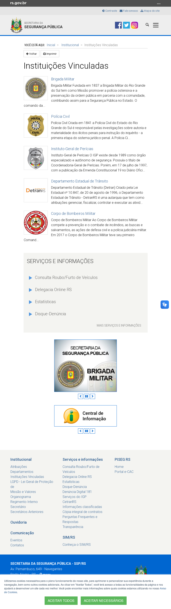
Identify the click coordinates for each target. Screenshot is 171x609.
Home (119, 467)
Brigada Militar (62, 79)
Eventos (16, 540)
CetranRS (69, 502)
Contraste (111, 10)
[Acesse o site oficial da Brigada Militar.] (85, 365)
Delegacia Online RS (53, 289)
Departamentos (21, 472)
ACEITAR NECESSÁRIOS (103, 600)
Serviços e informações (83, 459)
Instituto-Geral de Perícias (72, 149)
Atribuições (18, 467)
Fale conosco (130, 10)
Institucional (70, 45)
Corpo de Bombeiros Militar (73, 213)
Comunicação (22, 533)
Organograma (20, 497)
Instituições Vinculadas (27, 477)
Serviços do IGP (75, 497)
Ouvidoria (18, 522)
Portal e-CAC (124, 472)
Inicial (51, 45)
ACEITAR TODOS (61, 600)
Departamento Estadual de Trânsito (79, 181)
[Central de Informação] (85, 415)
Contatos (17, 545)
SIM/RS (69, 537)
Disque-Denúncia (50, 313)
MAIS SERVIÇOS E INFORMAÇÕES (119, 325)
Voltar (33, 53)
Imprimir (51, 53)
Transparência (73, 527)
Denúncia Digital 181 (77, 492)
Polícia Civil (60, 116)
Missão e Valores (23, 492)
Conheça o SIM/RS (77, 545)
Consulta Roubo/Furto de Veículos (66, 277)
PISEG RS (122, 459)
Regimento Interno (24, 502)
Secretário (18, 507)
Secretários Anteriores (26, 512)
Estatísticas (45, 301)
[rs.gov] (18, 3)
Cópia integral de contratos (82, 512)
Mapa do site (151, 10)
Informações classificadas (82, 507)
